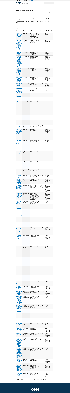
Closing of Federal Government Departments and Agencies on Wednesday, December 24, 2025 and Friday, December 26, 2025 (19, 342)
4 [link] (43, 379)
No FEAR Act (28, 385)
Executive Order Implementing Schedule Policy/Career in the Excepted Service (19, 90)
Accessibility (49, 385)
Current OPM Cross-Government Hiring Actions (19, 95)
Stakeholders (47, 30)
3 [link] (41, 379)
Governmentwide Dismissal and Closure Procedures (19, 311)
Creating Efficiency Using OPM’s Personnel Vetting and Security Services (19, 195)
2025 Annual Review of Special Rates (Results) (19, 329)
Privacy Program (40, 385)
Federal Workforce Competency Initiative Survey (19, 117)
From (31, 30)
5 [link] (45, 379)
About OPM (21, 385)
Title (16, 30)
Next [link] (51, 379)
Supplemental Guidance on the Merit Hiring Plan (19, 202)
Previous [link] (35, 379)
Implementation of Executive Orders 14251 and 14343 (19, 219)
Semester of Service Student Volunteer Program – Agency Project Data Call (19, 171)
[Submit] (53, 3)
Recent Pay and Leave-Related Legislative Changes (19, 176)
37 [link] (49, 379)
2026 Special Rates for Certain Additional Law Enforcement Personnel (19, 277)
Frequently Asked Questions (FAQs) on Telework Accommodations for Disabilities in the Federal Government (19, 230)
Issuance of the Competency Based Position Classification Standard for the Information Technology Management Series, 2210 (19, 155)
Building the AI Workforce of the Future (19, 360)
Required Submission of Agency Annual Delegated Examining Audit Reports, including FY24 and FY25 (19, 213)
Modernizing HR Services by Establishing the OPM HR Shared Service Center (19, 181)
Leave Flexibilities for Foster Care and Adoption (19, 126)
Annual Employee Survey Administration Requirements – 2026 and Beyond (19, 79)
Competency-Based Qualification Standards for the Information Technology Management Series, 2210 (19, 164)
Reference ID (41, 31)
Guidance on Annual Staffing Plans (19, 53)
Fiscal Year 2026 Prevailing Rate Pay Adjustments (19, 324)
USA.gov (44, 385)
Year (51, 30)
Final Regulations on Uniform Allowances (19, 84)
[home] (22, 3)
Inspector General (33, 385)
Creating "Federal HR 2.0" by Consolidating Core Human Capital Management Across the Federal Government (19, 367)
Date (23, 30)
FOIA (24, 385)
